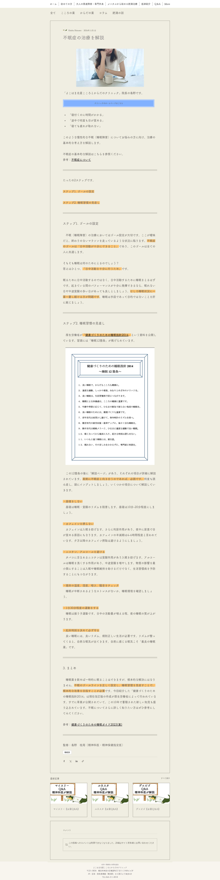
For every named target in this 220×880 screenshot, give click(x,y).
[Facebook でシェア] (64, 761)
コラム (103, 12)
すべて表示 (165, 778)
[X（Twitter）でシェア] (70, 761)
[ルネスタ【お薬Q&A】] (110, 793)
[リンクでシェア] (83, 761)
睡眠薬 (67, 752)
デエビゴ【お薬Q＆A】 (148, 809)
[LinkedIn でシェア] (76, 761)
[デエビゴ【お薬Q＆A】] (151, 793)
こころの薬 (68, 12)
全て (53, 12)
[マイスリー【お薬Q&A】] (68, 793)
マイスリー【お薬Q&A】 (66, 809)
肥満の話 (118, 12)
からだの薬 (87, 12)
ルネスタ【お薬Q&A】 (107, 809)
